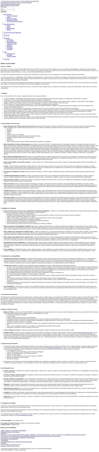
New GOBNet (10, 41)
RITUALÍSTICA (81, 434)
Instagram (3, 5)
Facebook (12, 5)
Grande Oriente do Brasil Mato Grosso (10, 4)
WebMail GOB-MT (12, 42)
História (9, 29)
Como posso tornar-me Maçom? (15, 21)
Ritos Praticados (11, 28)
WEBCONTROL (16, 434)
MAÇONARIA (15, 1)
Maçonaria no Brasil (12, 18)
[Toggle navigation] (20, 4)
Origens (9, 17)
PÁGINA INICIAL (6, 1)
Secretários (9, 55)
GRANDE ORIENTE (25, 1)
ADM (23, 2)
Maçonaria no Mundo (12, 20)
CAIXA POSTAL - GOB (48, 434)
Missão (8, 27)
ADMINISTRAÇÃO (6, 437)
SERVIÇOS (19, 2)
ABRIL (3, 430)
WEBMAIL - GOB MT (35, 434)
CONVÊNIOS (67, 434)
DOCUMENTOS (59, 434)
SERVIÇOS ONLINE (6, 434)
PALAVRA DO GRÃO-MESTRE (12, 32)
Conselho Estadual (11, 56)
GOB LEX (9, 45)
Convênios (9, 49)
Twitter (17, 5)
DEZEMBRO (22, 430)
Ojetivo (8, 25)
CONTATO (28, 2)
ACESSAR (3, 11)
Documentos (10, 48)
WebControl (10, 39)
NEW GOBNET (25, 434)
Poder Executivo (11, 53)
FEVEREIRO (14, 430)
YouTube (8, 5)
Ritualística (9, 46)
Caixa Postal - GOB (12, 43)
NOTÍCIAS (13, 2)
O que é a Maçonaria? (12, 15)
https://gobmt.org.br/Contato (85, 332)
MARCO (8, 430)
